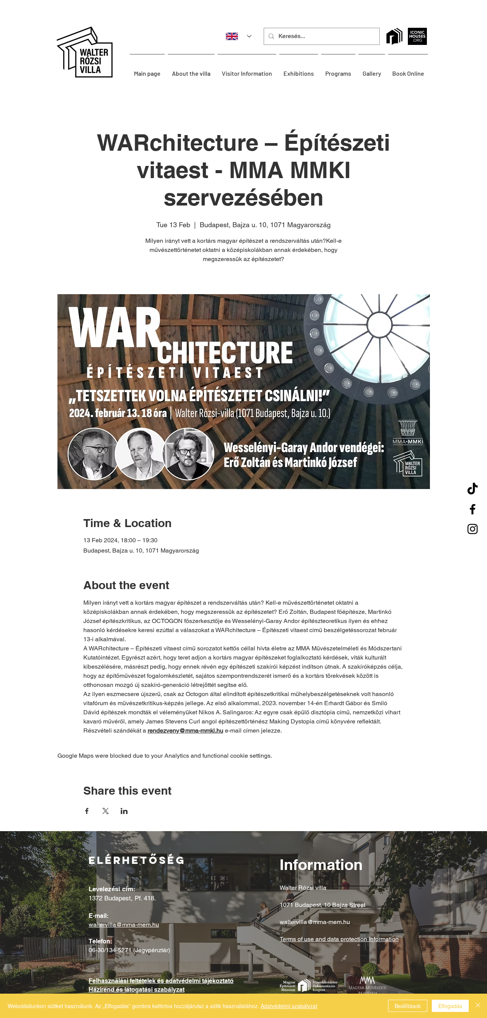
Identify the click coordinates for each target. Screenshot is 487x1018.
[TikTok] (472, 489)
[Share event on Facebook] (87, 811)
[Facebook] (472, 509)
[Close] (477, 1006)
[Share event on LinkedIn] (124, 811)
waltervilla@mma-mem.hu (124, 924)
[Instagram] (472, 529)
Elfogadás (450, 1006)
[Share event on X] (105, 811)
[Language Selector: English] (236, 36)
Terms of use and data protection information (339, 939)
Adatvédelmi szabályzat (289, 1006)
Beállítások (408, 1006)
